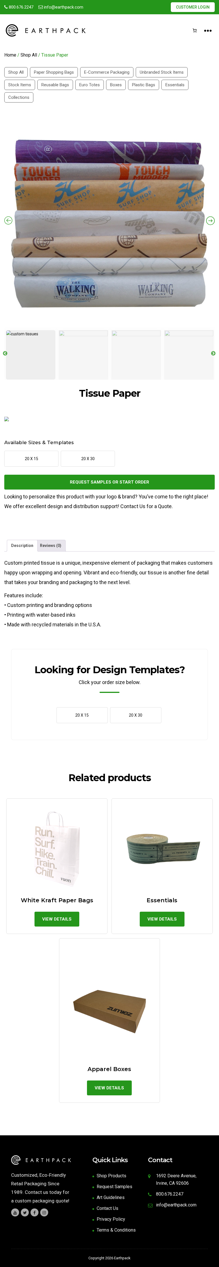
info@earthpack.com (63, 7)
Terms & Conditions (116, 1230)
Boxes (116, 84)
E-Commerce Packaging (106, 72)
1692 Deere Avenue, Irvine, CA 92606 (176, 1179)
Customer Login (193, 7)
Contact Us (107, 1208)
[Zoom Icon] (109, 221)
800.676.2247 (20, 7)
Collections (18, 97)
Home (10, 55)
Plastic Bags (143, 84)
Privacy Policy (111, 1219)
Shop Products (111, 1175)
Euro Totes (89, 84)
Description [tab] (22, 545)
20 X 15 (31, 458)
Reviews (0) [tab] (50, 545)
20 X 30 (88, 458)
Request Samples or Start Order (109, 482)
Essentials (174, 84)
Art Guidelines (111, 1197)
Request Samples (114, 1186)
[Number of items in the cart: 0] (195, 30)
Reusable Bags (55, 84)
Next (213, 353)
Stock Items (19, 84)
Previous (5, 353)
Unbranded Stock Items (162, 72)
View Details (57, 919)
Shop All (29, 55)
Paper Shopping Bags (54, 72)
